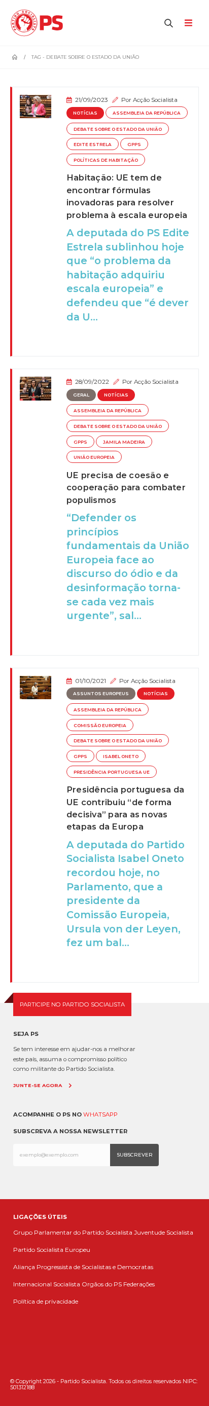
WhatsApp (100, 1114)
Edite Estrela (93, 144)
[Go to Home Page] (14, 57)
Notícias (85, 113)
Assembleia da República (147, 113)
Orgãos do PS (102, 1284)
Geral (81, 395)
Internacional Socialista (46, 1284)
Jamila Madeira (124, 442)
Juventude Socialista (163, 1232)
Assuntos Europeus (101, 693)
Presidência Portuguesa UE (112, 772)
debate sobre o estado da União (118, 129)
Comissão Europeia (100, 725)
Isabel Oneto (120, 756)
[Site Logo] (39, 23)
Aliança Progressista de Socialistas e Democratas (83, 1267)
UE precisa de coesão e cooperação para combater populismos (126, 487)
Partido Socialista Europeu (51, 1249)
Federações (139, 1284)
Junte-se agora (37, 1085)
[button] (169, 23)
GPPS (134, 144)
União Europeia (94, 457)
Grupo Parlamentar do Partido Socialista (72, 1232)
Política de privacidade (45, 1301)
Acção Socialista (155, 99)
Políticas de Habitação (106, 160)
